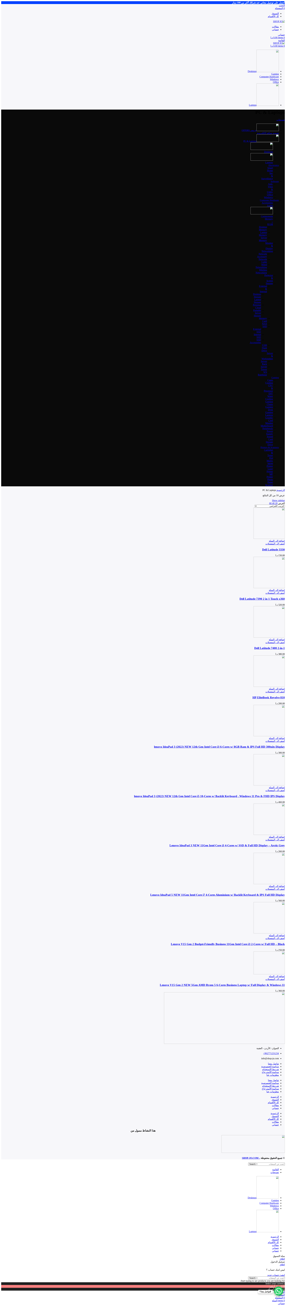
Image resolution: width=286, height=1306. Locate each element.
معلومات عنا (272, 1075)
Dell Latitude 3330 (273, 549)
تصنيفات (280, 120)
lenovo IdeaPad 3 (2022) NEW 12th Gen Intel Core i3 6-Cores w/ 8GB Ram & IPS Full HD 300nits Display (219, 746)
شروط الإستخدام (270, 1069)
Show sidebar (278, 500)
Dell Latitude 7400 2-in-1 (269, 648)
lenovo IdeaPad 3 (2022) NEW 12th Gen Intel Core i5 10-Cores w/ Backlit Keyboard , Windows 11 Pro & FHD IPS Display (209, 796)
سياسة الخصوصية (270, 1066)
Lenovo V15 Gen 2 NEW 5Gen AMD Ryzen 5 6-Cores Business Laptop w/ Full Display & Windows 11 (222, 985)
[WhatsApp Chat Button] (278, 1291)
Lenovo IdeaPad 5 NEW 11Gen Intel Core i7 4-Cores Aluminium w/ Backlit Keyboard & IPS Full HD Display (217, 894)
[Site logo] (279, 21)
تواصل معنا (273, 1063)
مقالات (275, 1105)
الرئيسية (280, 490)
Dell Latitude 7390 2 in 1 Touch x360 (262, 598)
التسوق (275, 1099)
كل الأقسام (273, 1102)
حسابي (275, 1108)
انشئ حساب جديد (276, 1275)
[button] (277, 541)
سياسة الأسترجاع (270, 1072)
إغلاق (282, 1259)
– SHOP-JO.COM (251, 1158)
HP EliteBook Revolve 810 (268, 697)
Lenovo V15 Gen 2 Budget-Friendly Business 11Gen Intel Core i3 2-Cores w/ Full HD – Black (228, 944)
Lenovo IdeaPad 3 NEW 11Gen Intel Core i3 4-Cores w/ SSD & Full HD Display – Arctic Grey (227, 845)
